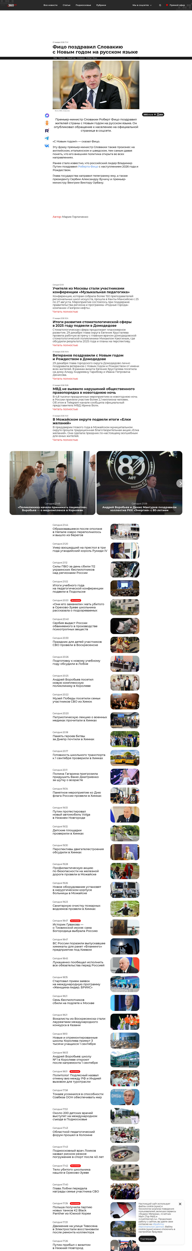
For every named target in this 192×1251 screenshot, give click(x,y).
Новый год (71, 58)
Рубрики (101, 5)
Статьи (66, 5)
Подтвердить (147, 1239)
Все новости (50, 5)
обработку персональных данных (151, 1225)
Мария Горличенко (75, 216)
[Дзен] (153, 114)
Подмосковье (83, 5)
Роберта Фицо (88, 166)
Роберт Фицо (91, 58)
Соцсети (62, 58)
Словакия (81, 58)
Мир (55, 58)
